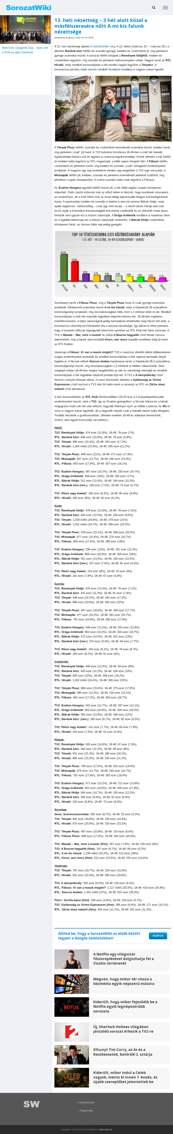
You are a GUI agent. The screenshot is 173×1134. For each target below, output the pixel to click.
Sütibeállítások (105, 1129)
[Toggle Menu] (165, 7)
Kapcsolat (86, 1110)
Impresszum (86, 1102)
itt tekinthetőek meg (102, 46)
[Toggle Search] (153, 7)
